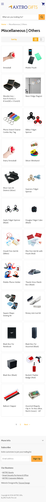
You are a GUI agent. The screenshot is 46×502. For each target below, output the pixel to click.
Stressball (7, 68)
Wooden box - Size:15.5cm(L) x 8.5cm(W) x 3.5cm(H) (11, 98)
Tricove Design (24, 483)
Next (26, 424)
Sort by (14, 39)
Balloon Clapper (9, 406)
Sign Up (37, 458)
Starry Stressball (9, 160)
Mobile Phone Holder (11, 282)
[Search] (42, 17)
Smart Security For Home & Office (15, 475)
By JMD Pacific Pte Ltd (8, 498)
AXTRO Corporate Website (12, 478)
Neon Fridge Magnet (33, 96)
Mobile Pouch (30, 68)
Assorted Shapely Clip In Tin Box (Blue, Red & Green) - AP (33, 408)
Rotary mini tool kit (33, 313)
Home (3, 24)
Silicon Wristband (32, 160)
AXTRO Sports (8, 472)
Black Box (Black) (10, 375)
